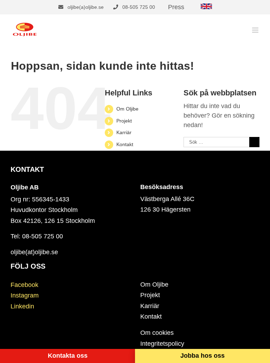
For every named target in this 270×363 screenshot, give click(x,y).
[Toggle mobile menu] (255, 30)
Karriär (123, 132)
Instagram (25, 295)
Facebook (24, 284)
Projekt (124, 121)
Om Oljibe (127, 109)
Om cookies (157, 332)
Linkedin (22, 306)
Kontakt (124, 144)
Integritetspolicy (162, 343)
